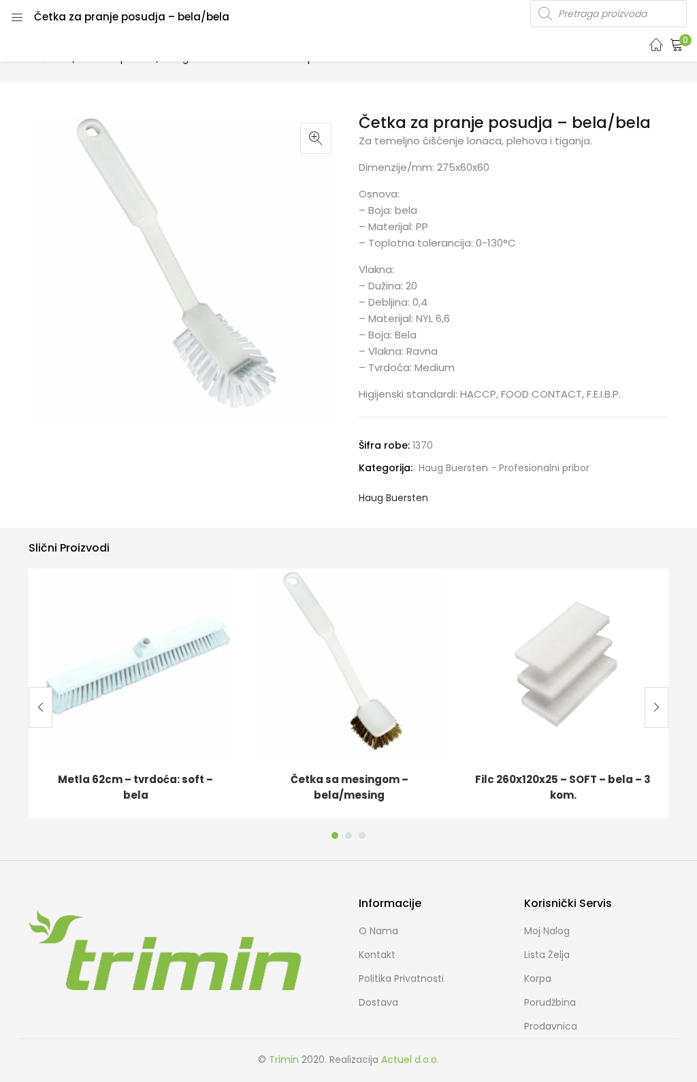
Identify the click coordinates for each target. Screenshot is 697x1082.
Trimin (284, 1059)
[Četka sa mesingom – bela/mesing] (349, 664)
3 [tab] (362, 835)
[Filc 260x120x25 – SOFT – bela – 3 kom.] (563, 664)
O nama (378, 931)
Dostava (378, 1002)
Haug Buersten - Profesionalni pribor (504, 468)
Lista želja (547, 954)
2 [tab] (348, 835)
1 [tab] (334, 835)
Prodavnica (550, 1026)
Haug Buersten (393, 498)
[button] (676, 44)
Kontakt (377, 954)
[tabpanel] (135, 693)
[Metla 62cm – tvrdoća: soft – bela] (135, 664)
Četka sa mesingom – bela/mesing (349, 787)
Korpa (537, 978)
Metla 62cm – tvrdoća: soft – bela (135, 787)
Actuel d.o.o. (410, 1059)
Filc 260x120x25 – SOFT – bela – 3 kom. (563, 787)
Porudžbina (550, 1002)
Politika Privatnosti (401, 978)
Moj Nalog (547, 931)
